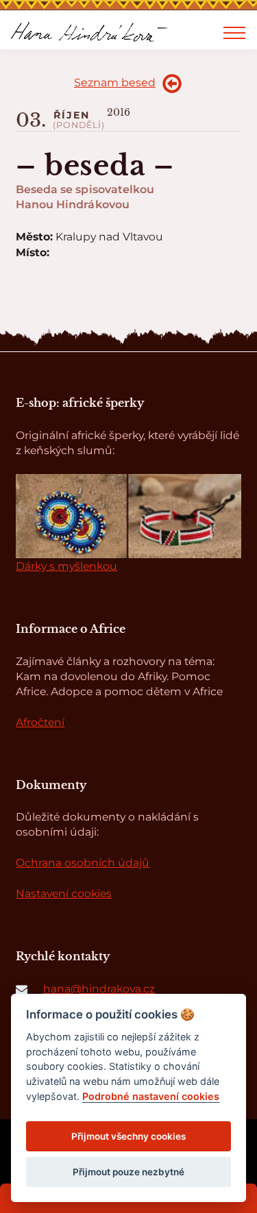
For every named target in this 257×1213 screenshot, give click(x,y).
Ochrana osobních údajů (82, 862)
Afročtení (40, 722)
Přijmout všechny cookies (128, 1136)
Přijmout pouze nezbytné (128, 1171)
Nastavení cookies (64, 893)
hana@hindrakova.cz (99, 988)
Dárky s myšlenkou (66, 566)
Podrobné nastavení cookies (150, 1096)
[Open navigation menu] (234, 32)
